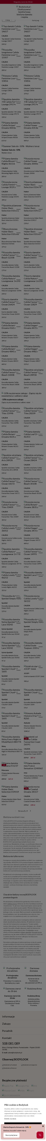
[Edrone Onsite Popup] (23, 570)
